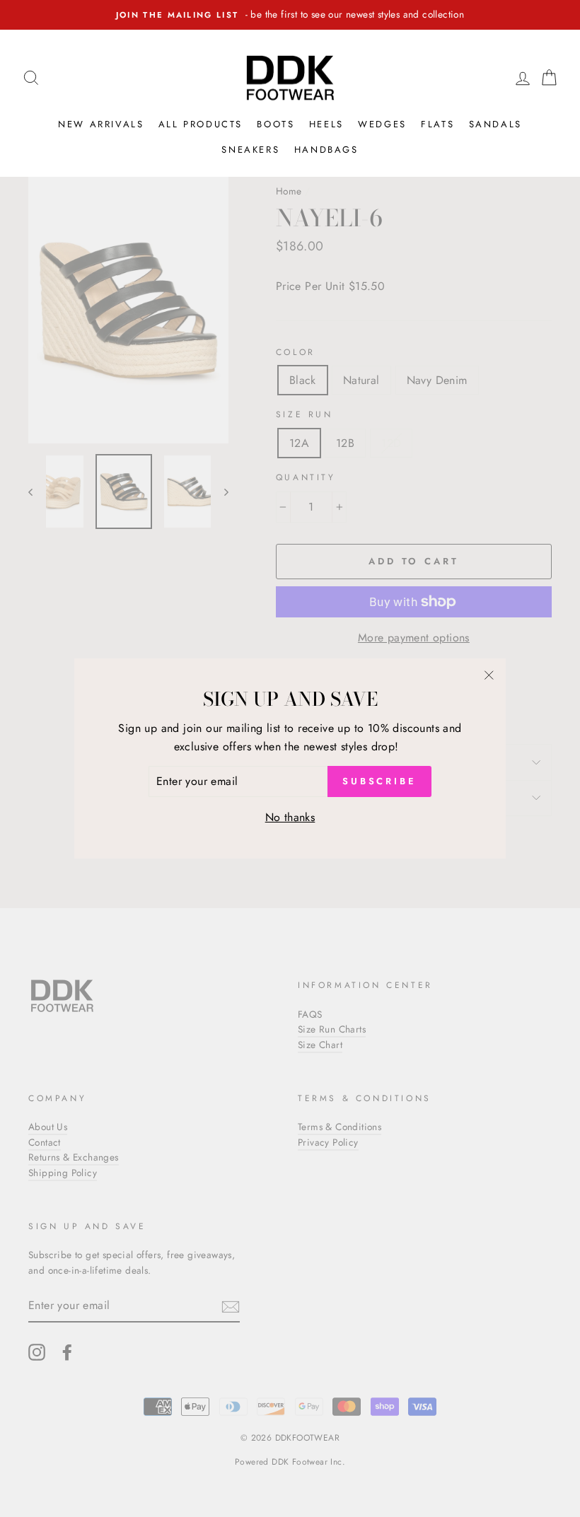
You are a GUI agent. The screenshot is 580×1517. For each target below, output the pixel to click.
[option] (290, 15)
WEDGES (382, 124)
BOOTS (275, 124)
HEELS (326, 124)
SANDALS (495, 124)
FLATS (437, 124)
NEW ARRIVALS (101, 124)
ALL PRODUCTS (200, 124)
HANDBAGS (326, 149)
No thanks (290, 817)
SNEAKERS (250, 149)
